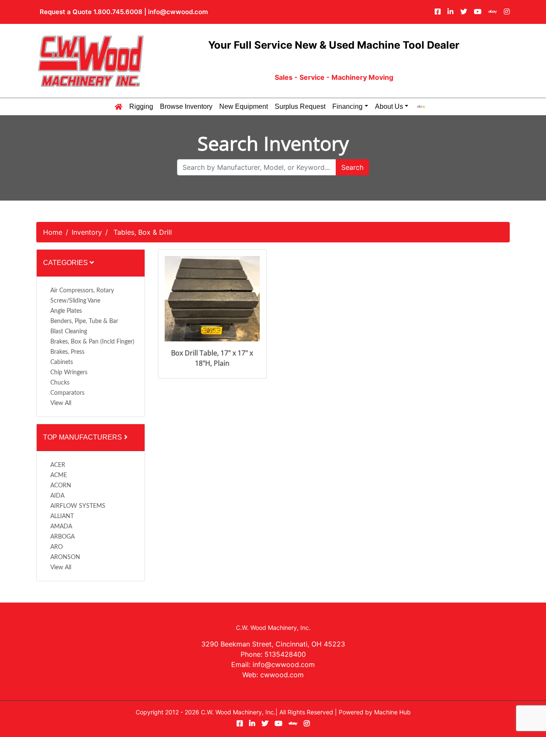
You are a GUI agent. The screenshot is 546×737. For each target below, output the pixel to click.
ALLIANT (62, 516)
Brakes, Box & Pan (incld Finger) (92, 342)
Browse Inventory (186, 106)
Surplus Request (300, 106)
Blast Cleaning (68, 332)
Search (352, 167)
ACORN (60, 486)
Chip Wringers (68, 373)
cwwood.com (282, 674)
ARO (56, 547)
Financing (347, 106)
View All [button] (60, 403)
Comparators (67, 393)
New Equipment (243, 106)
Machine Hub (392, 712)
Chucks (60, 383)
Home (52, 232)
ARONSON (65, 557)
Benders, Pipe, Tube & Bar (84, 321)
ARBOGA (62, 537)
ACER (57, 465)
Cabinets (61, 362)
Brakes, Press (67, 352)
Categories (66, 262)
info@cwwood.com (178, 12)
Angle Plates (66, 311)
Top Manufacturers (83, 437)
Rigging (141, 106)
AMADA (61, 527)
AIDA (57, 496)
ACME (58, 475)
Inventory (87, 232)
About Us (389, 106)
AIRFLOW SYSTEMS (77, 506)
